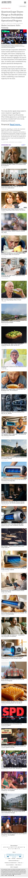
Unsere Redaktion (10, 864)
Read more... (15, 124)
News (9, 858)
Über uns (20, 862)
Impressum (19, 858)
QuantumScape (4, 8)
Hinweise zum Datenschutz (11, 862)
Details (6, 875)
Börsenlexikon (14, 845)
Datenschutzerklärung (13, 860)
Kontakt (13, 858)
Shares (9, 8)
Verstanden (10, 875)
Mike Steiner (18, 864)
